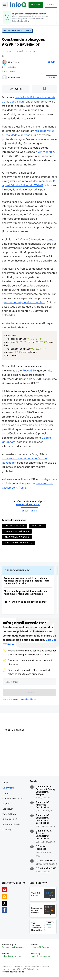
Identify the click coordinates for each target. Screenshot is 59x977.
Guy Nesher (14, 62)
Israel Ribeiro (14, 77)
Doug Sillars (17, 101)
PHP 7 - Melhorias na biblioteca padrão (25, 602)
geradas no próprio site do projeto (23, 302)
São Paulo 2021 (36, 764)
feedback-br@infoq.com (13, 947)
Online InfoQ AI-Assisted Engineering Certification (44, 835)
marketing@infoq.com (41, 956)
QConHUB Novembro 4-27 (14, 764)
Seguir (51, 62)
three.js (51, 239)
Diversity (6, 829)
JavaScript (37, 526)
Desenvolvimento (14, 526)
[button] (29, 692)
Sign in (51, 4)
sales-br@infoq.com (40, 947)
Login (6, 793)
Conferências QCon (12, 798)
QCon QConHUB (23, 737)
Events (6, 803)
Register (35, 4)
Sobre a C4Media (11, 824)
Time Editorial (9, 814)
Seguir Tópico (29, 511)
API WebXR (45, 151)
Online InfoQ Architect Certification (42, 805)
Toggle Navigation (5, 4)
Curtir (17, 89)
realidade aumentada (19, 135)
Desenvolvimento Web (17, 30)
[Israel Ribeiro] (4, 77)
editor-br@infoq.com (11, 956)
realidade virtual (45, 130)
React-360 (29, 370)
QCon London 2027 (46, 868)
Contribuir (7, 808)
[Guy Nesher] (4, 62)
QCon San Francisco (41, 847)
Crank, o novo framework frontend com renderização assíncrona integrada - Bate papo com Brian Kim (26, 581)
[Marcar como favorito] (44, 89)
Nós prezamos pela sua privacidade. (19, 699)
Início (5, 782)
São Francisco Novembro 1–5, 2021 (43, 769)
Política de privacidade (13, 972)
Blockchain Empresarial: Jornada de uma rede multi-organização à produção (25, 592)
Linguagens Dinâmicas (17, 531)
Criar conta (8, 787)
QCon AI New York (45, 860)
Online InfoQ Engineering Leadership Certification (42, 819)
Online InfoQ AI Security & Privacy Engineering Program (45, 790)
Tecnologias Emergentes (18, 543)
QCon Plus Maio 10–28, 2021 (15, 768)
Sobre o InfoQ (9, 819)
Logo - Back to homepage (18, 4)
